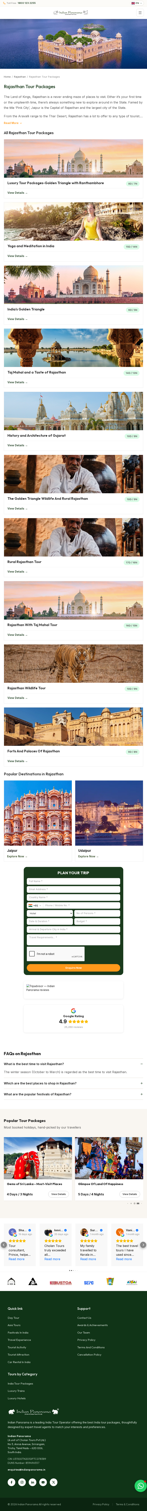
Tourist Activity (17, 1347)
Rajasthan (20, 76)
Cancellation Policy (89, 1354)
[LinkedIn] (32, 1482)
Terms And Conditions (91, 1347)
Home (7, 76)
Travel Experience (19, 1340)
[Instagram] (22, 1482)
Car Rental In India (19, 1362)
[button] (4, 1245)
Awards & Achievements (92, 1325)
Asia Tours (14, 1325)
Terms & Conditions (127, 1504)
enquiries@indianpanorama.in (26, 1469)
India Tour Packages (20, 1383)
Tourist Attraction (18, 1354)
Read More (11, 123)
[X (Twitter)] (53, 1482)
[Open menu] (140, 12)
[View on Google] (12, 1232)
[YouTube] (43, 1482)
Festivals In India (18, 1332)
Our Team (83, 1332)
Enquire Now (73, 967)
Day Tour (13, 1318)
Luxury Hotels (17, 1398)
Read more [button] (16, 1259)
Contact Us (84, 1318)
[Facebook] (11, 1482)
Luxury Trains (16, 1391)
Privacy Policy (86, 1340)
